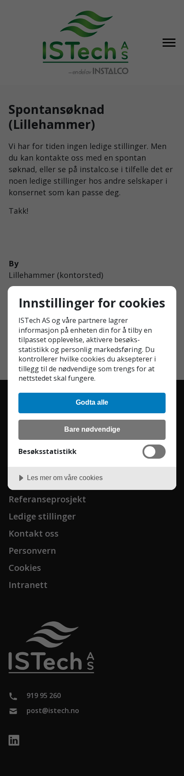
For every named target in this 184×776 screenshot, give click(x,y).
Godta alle (92, 402)
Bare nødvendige (92, 429)
